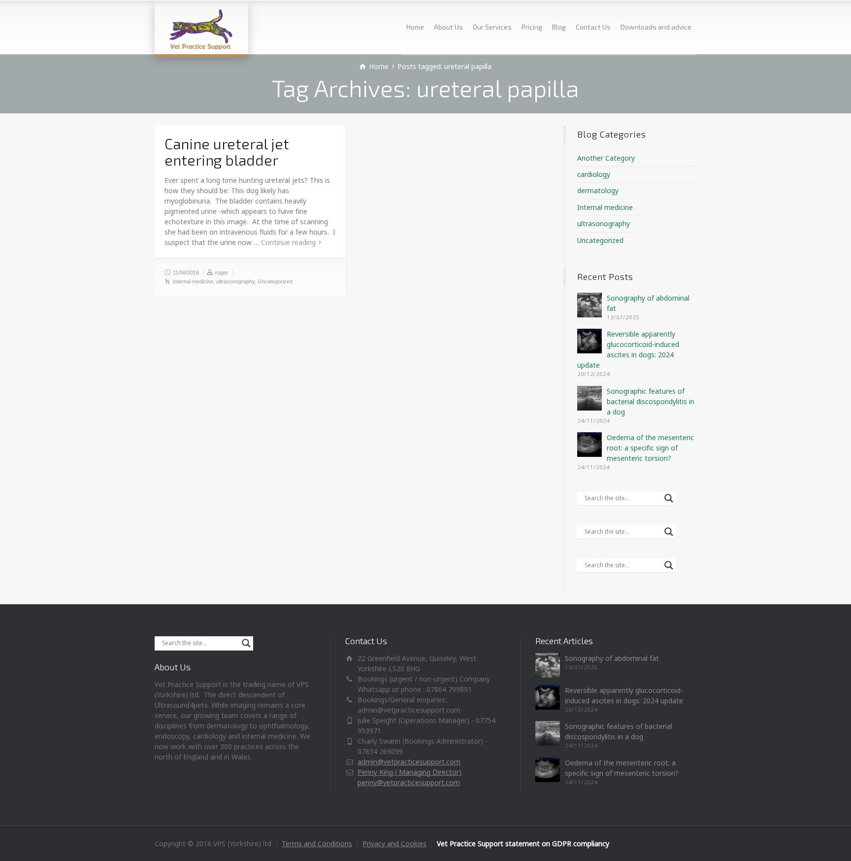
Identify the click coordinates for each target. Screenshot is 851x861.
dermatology (598, 190)
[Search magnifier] (669, 498)
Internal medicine (193, 281)
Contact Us (593, 27)
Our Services (492, 27)
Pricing (532, 27)
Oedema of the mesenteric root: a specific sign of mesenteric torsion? (650, 448)
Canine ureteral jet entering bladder (226, 152)
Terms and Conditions (317, 843)
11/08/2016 (186, 273)
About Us (448, 27)
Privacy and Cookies (394, 843)
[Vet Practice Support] (201, 27)
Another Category (606, 158)
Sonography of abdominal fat (612, 658)
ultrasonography (235, 281)
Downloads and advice (656, 27)
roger (221, 273)
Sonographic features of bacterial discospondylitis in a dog (650, 401)
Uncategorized (275, 281)
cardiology (593, 174)
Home (415, 27)
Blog (559, 27)
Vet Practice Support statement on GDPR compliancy (523, 843)
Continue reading (288, 242)
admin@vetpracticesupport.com (409, 761)
